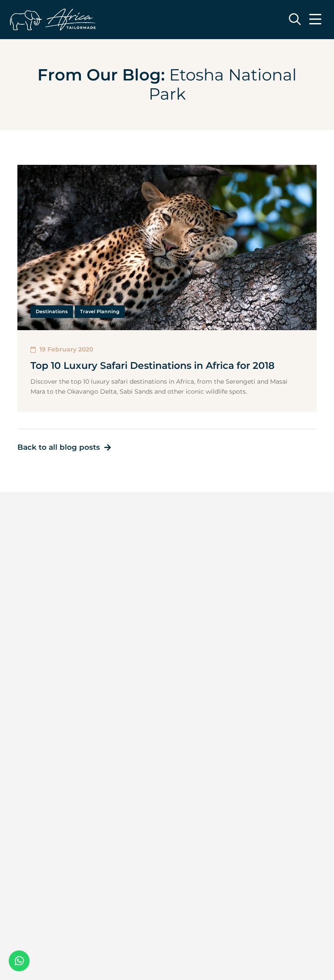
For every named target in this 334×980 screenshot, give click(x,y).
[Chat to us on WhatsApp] (19, 960)
